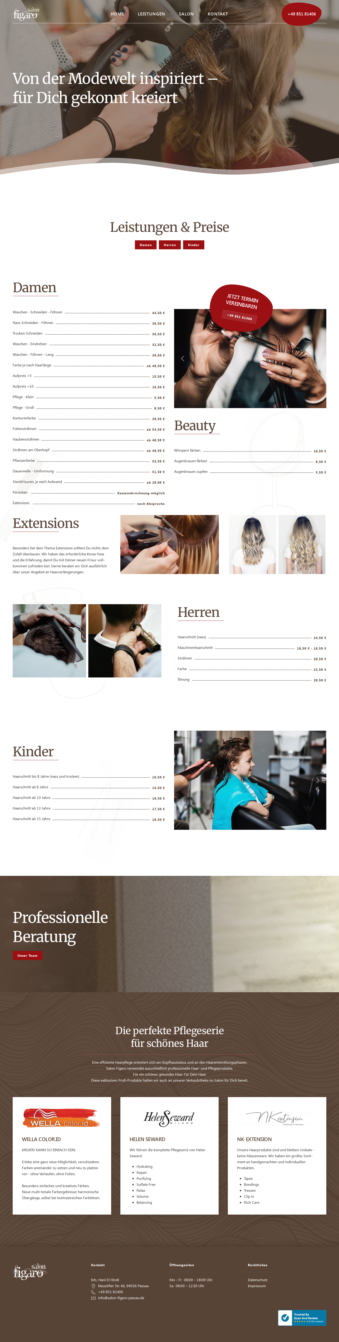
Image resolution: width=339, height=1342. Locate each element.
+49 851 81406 (302, 14)
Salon (186, 14)
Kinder (193, 245)
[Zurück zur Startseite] (26, 14)
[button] (183, 358)
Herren (170, 245)
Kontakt (218, 14)
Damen (146, 245)
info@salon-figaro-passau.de (121, 1297)
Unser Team (28, 955)
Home (117, 14)
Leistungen (151, 14)
